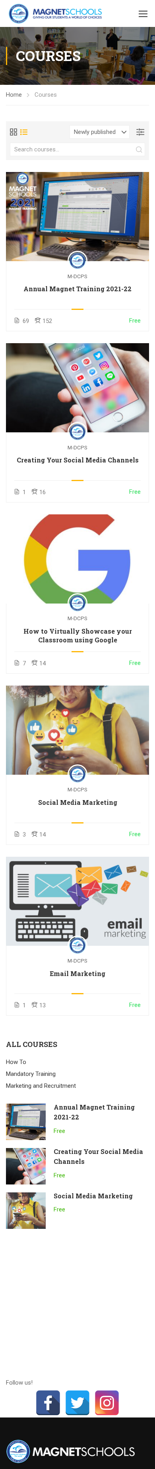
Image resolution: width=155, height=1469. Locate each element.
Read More (78, 216)
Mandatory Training (31, 1073)
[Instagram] (107, 1403)
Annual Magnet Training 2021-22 (77, 289)
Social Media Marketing (77, 802)
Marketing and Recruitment (41, 1085)
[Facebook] (48, 1403)
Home (14, 94)
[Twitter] (77, 1403)
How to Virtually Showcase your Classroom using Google (77, 635)
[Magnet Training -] (56, 13)
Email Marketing (77, 973)
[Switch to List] (23, 132)
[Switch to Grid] (13, 132)
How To (16, 1062)
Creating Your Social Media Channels (78, 460)
